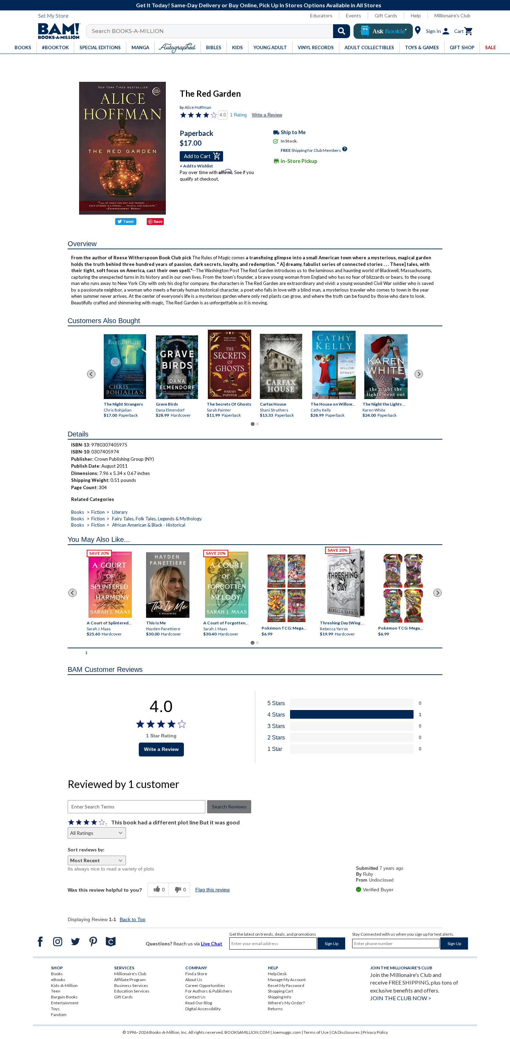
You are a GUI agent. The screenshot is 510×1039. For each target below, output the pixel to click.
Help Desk (277, 973)
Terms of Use (316, 1032)
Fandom (59, 1014)
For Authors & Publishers (208, 991)
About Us (193, 979)
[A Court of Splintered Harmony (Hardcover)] (110, 585)
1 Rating (238, 115)
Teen (55, 991)
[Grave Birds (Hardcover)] (177, 367)
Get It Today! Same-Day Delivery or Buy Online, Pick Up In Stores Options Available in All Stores (258, 5)
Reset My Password (286, 985)
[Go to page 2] (257, 424)
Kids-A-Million (64, 985)
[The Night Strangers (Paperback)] (125, 366)
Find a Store (196, 973)
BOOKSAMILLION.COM (247, 1032)
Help (416, 15)
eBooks (58, 979)
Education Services (132, 991)
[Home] (57, 31)
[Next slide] (419, 374)
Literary (120, 512)
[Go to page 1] (252, 424)
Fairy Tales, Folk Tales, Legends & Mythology (157, 518)
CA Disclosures (345, 1032)
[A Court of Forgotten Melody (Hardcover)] (226, 585)
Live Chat (211, 943)
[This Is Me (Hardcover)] (167, 585)
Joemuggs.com (286, 1032)
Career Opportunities (205, 985)
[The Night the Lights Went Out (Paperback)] (386, 366)
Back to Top (132, 919)
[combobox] (222, 31)
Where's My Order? (286, 1002)
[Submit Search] (341, 31)
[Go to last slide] (91, 374)
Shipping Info (279, 996)
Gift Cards (386, 15)
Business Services (131, 985)
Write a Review (267, 115)
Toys (55, 1008)
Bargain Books (64, 996)
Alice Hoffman (198, 107)
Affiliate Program (130, 979)
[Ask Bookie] (383, 31)
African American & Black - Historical (148, 525)
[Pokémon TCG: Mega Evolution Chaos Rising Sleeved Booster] (286, 588)
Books (77, 512)
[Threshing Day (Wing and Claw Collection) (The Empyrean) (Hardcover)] (346, 583)
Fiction (98, 512)
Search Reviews (229, 806)
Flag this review (212, 889)
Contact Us (195, 996)
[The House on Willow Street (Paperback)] (334, 365)
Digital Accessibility (203, 1008)
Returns (275, 1008)
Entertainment (64, 1002)
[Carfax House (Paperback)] (281, 366)
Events (353, 15)
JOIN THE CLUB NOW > (400, 998)
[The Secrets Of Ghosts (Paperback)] (229, 364)
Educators (321, 15)
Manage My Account (287, 979)
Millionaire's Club (452, 15)
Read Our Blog (198, 1002)
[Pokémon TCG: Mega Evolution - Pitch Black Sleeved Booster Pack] (403, 588)
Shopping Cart (280, 991)
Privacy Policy (375, 1032)
